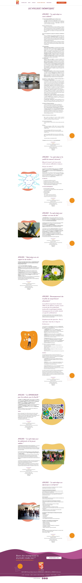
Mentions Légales (53, 574)
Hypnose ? (34, 2)
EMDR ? (31, 574)
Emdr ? (29, 2)
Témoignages (49, 2)
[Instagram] (45, 578)
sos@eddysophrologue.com (56, 144)
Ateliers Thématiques (41, 2)
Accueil (23, 574)
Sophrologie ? (24, 2)
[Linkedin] (47, 578)
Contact (58, 574)
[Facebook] (43, 578)
